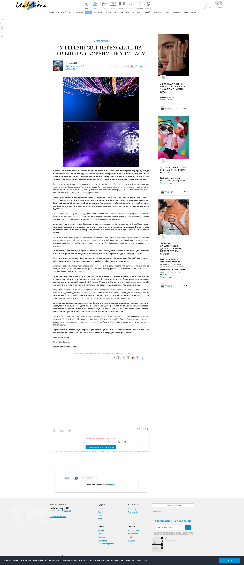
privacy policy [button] (141, 560)
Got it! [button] (229, 560)
